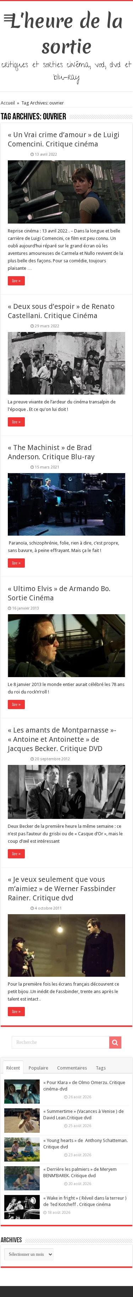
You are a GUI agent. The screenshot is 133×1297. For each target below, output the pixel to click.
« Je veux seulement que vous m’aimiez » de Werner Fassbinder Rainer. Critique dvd (62, 888)
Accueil (8, 103)
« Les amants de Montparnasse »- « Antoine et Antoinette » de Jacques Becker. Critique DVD (62, 739)
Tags (101, 1068)
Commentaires (72, 1068)
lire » (16, 280)
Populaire (38, 1068)
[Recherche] (115, 1042)
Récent (13, 1068)
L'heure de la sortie (66, 33)
